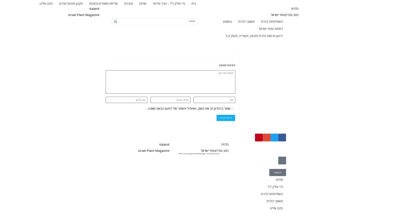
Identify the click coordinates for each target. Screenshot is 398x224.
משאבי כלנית (246, 21)
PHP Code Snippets (186, 153)
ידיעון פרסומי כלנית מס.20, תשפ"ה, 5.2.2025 (254, 36)
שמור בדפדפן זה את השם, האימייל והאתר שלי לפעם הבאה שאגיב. (188, 108)
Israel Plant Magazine (84, 15)
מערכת (128, 3)
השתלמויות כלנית (272, 21)
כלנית (294, 9)
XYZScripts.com (212, 153)
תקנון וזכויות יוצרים (71, 3)
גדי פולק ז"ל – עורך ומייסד (169, 3)
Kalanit (94, 9)
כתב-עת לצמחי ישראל (284, 15)
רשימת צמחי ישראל (271, 29)
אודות (142, 3)
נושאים (227, 21)
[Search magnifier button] (115, 22)
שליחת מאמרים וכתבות (103, 3)
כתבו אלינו (46, 3)
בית (193, 3)
